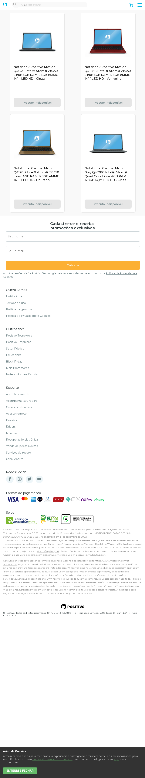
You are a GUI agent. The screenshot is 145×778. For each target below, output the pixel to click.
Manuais (11, 433)
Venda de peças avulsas (22, 446)
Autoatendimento (18, 394)
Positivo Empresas (18, 342)
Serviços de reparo (18, 452)
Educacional (14, 355)
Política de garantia (19, 309)
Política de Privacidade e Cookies (28, 315)
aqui (116, 759)
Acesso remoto (16, 413)
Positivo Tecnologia (19, 335)
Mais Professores (17, 368)
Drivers (10, 426)
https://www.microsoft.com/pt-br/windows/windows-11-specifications (95, 585)
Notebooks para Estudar (22, 374)
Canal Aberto (14, 459)
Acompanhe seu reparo (22, 400)
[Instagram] (20, 479)
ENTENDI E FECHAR (20, 771)
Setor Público (15, 348)
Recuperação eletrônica (22, 439)
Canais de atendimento (21, 407)
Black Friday (14, 361)
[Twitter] (29, 479)
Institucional (14, 296)
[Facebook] (10, 479)
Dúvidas (11, 420)
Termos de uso (16, 303)
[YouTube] (39, 479)
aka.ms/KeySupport (48, 551)
